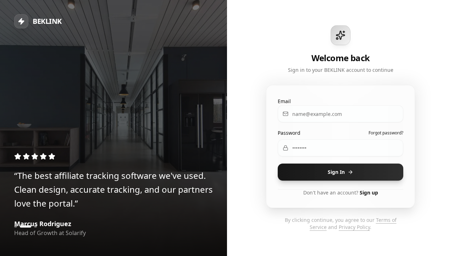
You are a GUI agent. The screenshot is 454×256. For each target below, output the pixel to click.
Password (289, 132)
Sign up (369, 192)
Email (284, 101)
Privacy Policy (354, 227)
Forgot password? (386, 133)
